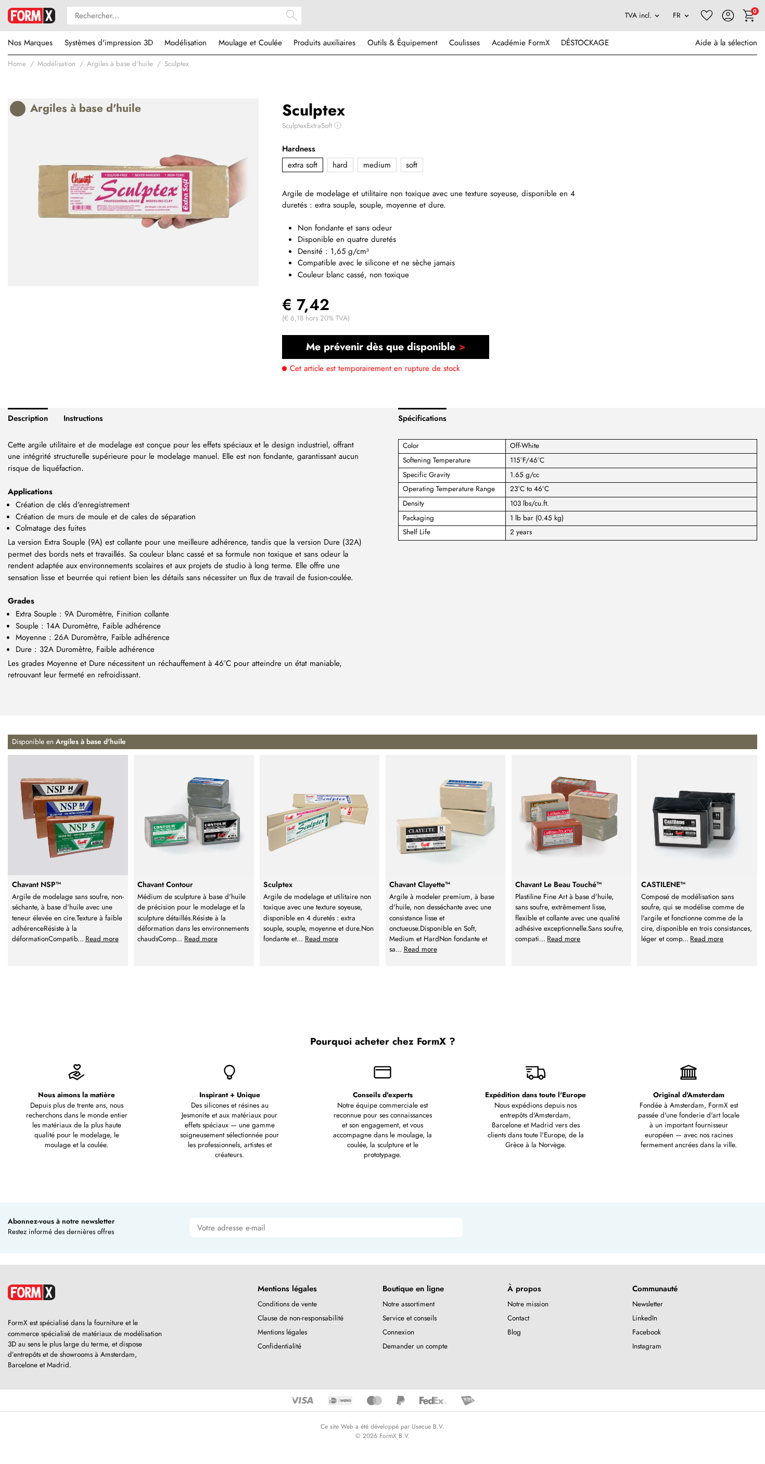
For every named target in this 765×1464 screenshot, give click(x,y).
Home (17, 64)
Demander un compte (415, 1346)
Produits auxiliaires (324, 42)
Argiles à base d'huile (120, 64)
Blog (514, 1332)
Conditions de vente (287, 1304)
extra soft (302, 165)
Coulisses (464, 42)
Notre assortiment (408, 1304)
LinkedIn (644, 1318)
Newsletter (647, 1304)
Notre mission (528, 1304)
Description (28, 418)
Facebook (646, 1332)
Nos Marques (30, 42)
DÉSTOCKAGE (585, 42)
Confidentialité (279, 1346)
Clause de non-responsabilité (300, 1318)
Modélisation (185, 42)
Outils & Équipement (402, 42)
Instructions (83, 418)
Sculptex (176, 64)
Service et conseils (409, 1318)
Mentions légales (282, 1332)
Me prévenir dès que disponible (380, 346)
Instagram (646, 1346)
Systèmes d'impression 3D (109, 42)
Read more (102, 939)
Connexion (398, 1332)
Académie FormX (521, 42)
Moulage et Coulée (250, 42)
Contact (518, 1318)
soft (411, 165)
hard (340, 165)
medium (377, 165)
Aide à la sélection (726, 42)
